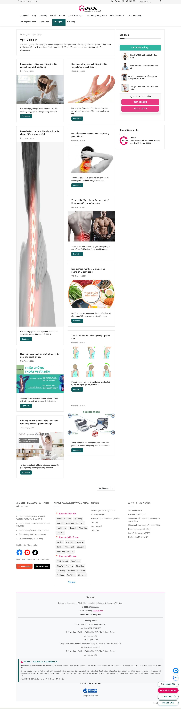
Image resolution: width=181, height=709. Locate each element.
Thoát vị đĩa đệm (98, 514)
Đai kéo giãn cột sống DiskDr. (103, 510)
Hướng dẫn (44, 22)
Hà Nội (59, 519)
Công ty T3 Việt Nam (90, 696)
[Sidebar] (134, 1)
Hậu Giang (81, 570)
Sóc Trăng (71, 575)
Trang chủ (24, 15)
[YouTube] (119, 1)
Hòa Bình (60, 523)
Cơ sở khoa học (75, 15)
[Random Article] (130, 1)
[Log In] (127, 1)
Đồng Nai (60, 566)
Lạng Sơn (60, 533)
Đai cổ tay (95, 530)
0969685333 (98, 611)
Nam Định (80, 523)
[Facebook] (116, 1)
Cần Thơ (69, 566)
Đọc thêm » (26, 116)
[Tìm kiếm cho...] (160, 1)
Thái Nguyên (61, 528)
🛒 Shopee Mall (24, 566)
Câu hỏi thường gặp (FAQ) (139, 533)
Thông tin (58, 22)
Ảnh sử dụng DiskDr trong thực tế (32, 534)
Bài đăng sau (104, 488)
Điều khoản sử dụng (136, 514)
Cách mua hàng (134, 15)
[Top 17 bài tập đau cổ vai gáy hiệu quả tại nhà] (91, 362)
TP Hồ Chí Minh (62, 561)
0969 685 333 (140, 102)
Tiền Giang (61, 570)
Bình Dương (75, 561)
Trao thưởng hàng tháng (96, 15)
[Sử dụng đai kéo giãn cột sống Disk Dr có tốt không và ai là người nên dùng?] (40, 446)
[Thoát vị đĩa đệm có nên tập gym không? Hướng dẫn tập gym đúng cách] (91, 226)
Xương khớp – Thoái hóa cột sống (105, 518)
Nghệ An (80, 542)
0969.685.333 (168, 684)
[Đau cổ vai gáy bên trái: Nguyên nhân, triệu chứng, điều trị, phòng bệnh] (40, 234)
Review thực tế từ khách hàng (31, 539)
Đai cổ (53, 15)
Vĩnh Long (60, 575)
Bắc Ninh (67, 519)
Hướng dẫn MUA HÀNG (138, 537)
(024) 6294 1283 (94, 628)
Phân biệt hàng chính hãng (139, 529)
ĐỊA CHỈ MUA (168, 703)
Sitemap (71, 582)
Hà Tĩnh (60, 547)
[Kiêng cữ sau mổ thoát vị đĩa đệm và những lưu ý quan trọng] (91, 294)
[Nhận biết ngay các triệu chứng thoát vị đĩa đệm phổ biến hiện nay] (40, 379)
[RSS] (112, 1)
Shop (34, 15)
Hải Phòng (78, 519)
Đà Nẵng (60, 542)
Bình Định (80, 547)
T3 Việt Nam (82, 603)
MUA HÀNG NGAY (168, 690)
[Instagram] (123, 1)
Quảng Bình (69, 547)
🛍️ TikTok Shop (42, 566)
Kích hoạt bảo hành (28, 22)
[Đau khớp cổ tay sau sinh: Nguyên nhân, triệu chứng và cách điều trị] (91, 89)
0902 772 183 (140, 108)
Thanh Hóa (70, 542)
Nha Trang (61, 552)
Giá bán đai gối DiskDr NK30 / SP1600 (34, 530)
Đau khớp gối (96, 526)
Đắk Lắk (70, 552)
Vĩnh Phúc (83, 528)
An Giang (71, 570)
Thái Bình (72, 528)
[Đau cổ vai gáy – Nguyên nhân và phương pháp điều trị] (91, 159)
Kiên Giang (82, 575)
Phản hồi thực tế (117, 15)
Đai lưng (43, 15)
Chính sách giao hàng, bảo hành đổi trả (144, 525)
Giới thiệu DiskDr (135, 510)
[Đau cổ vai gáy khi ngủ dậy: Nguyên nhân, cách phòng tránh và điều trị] (40, 89)
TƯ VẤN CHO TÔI (168, 696)
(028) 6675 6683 (94, 647)
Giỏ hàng (71, 22)
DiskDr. (133, 138)
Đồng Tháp (80, 566)
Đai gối (62, 15)
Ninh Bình (70, 523)
